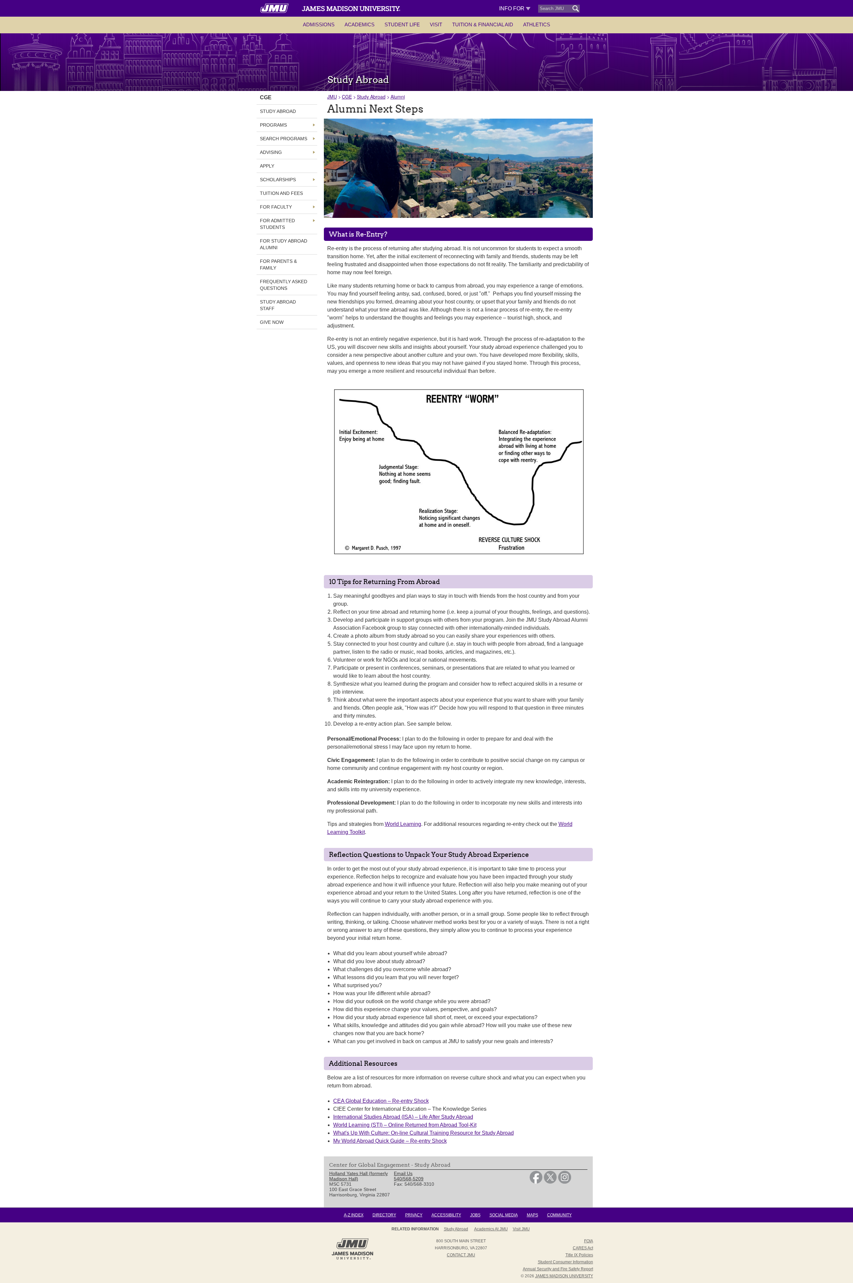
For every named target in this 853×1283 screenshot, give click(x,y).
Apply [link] (267, 166)
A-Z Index (354, 1215)
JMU (332, 96)
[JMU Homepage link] (352, 1258)
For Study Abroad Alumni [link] (283, 244)
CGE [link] (266, 97)
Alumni (398, 96)
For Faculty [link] (276, 207)
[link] (535, 1182)
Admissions (319, 24)
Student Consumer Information (565, 1262)
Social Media (503, 1215)
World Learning (403, 824)
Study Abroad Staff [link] (278, 305)
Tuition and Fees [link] (281, 193)
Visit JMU (521, 1229)
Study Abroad (371, 96)
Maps (532, 1215)
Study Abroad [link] (278, 111)
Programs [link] (273, 125)
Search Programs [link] (283, 138)
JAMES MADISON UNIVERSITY (564, 1276)
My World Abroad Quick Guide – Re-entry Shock (390, 1141)
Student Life (402, 24)
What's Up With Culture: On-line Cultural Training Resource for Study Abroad (423, 1133)
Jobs (475, 1215)
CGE (347, 96)
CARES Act (583, 1248)
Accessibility (446, 1215)
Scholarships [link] (278, 179)
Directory (384, 1215)
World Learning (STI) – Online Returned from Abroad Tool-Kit (404, 1125)
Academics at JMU (491, 1229)
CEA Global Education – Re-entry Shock (381, 1101)
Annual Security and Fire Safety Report (558, 1269)
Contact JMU (461, 1255)
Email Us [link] (403, 1173)
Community (559, 1215)
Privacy (414, 1215)
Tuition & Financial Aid (482, 24)
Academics (360, 24)
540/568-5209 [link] (409, 1178)
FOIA (588, 1241)
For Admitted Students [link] (277, 224)
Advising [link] (271, 152)
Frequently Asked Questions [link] (283, 285)
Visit (436, 24)
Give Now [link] (272, 322)
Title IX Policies (579, 1255)
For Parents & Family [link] (278, 265)
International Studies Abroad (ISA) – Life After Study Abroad (403, 1117)
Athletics (536, 24)
